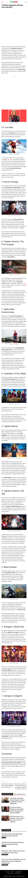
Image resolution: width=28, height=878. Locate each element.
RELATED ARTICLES (7, 794)
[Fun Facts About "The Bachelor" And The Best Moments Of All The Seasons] (5, 818)
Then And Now (5, 854)
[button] (2, 2)
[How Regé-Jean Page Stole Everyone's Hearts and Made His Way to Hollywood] (5, 800)
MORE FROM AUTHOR (19, 794)
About (12, 871)
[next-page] (5, 826)
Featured (3, 802)
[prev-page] (3, 826)
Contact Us (7, 871)
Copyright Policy (18, 871)
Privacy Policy (10, 873)
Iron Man (10, 159)
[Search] (26, 2)
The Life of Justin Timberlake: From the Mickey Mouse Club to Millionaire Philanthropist (13, 861)
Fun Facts (4, 837)
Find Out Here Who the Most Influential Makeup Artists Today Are (8, 785)
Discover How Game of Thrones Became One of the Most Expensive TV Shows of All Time (20, 786)
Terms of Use (18, 873)
